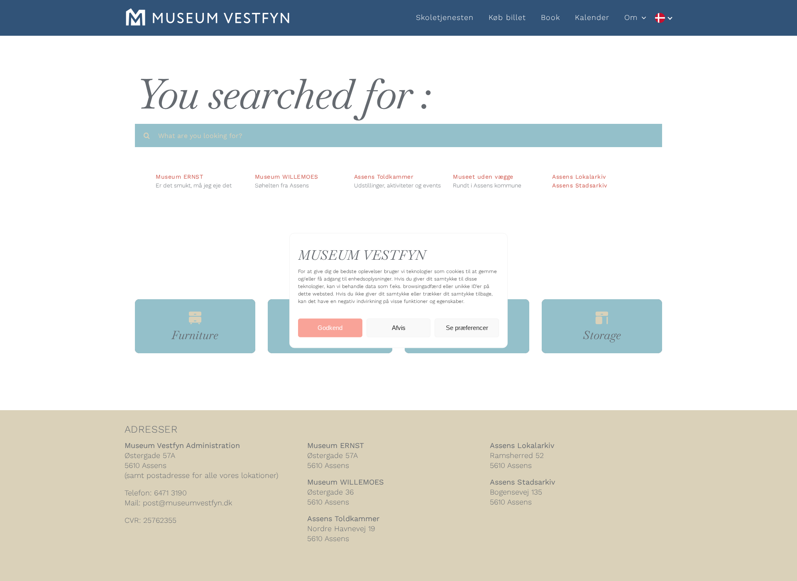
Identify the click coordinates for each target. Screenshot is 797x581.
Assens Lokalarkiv (579, 176)
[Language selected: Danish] (663, 18)
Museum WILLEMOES (345, 482)
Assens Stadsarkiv (579, 185)
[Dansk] (663, 18)
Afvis (399, 327)
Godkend (330, 327)
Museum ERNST (335, 445)
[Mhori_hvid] (208, 12)
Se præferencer (467, 327)
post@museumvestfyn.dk (187, 502)
